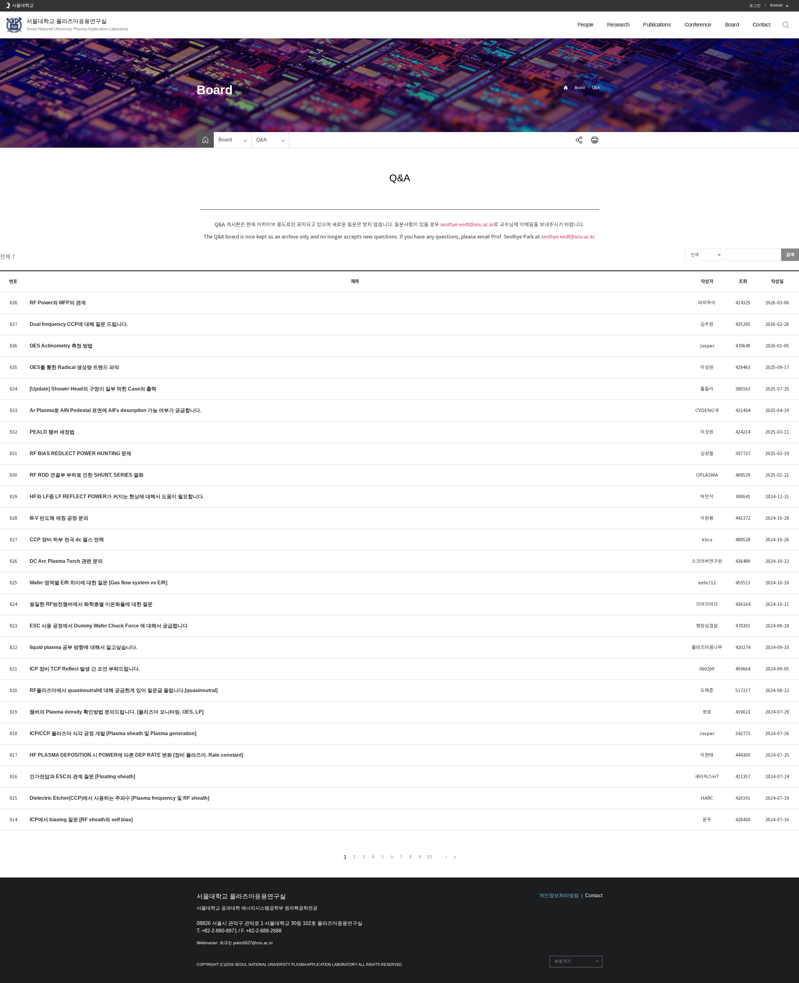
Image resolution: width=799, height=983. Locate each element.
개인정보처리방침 (559, 895)
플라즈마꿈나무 (707, 647)
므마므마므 (707, 604)
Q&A (596, 88)
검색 (790, 255)
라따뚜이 (707, 303)
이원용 (706, 518)
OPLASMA (707, 475)
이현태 (706, 755)
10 (429, 857)
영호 (707, 712)
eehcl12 (707, 583)
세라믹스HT (707, 776)
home (205, 140)
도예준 (706, 690)
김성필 (706, 453)
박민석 (706, 496)
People (585, 25)
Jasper (706, 346)
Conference (697, 25)
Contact (761, 25)
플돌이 (706, 389)
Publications (656, 25)
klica (707, 540)
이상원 (706, 367)
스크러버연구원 (707, 561)
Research (618, 25)
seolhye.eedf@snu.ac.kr (467, 224)
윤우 (707, 820)
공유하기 (579, 140)
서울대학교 (23, 5)
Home (565, 88)
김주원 (706, 324)
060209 (706, 669)
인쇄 (594, 140)
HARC (707, 798)
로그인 (755, 5)
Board (732, 25)
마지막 (454, 857)
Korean (776, 5)
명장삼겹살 (707, 626)
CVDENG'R (707, 410)
